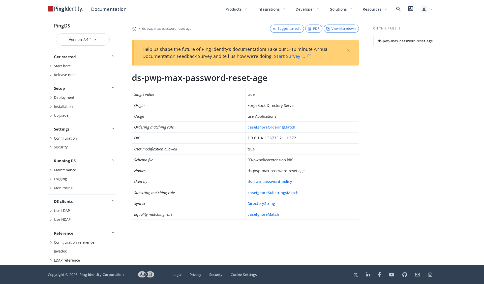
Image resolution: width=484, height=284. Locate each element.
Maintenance (65, 170)
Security (61, 147)
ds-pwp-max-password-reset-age (166, 28)
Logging (60, 178)
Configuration (65, 138)
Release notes (65, 74)
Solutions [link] (341, 9)
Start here (62, 66)
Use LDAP (62, 210)
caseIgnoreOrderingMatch (271, 127)
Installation (63, 106)
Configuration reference (74, 242)
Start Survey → (290, 56)
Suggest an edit (289, 28)
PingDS (62, 25)
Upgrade (61, 115)
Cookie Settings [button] (244, 274)
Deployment (64, 97)
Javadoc (60, 251)
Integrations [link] (272, 9)
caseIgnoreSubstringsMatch (273, 192)
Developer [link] (308, 9)
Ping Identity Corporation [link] (101, 274)
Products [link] (237, 9)
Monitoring (63, 187)
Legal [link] (177, 274)
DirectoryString (261, 203)
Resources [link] (375, 9)
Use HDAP (62, 219)
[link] (65, 9)
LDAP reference (67, 260)
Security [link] (215, 274)
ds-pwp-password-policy (270, 181)
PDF (316, 28)
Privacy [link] (195, 274)
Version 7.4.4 (81, 39)
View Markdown (343, 28)
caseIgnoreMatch (263, 214)
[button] (426, 9)
